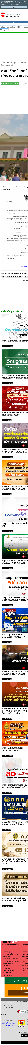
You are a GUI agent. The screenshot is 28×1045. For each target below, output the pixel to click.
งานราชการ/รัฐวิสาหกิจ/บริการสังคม (14, 64)
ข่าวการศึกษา (5, 63)
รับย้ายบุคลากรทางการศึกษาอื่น (14, 276)
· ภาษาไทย (24, 961)
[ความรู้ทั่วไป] (4, 29)
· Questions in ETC (8, 973)
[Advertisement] (14, 922)
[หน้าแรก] (3, 27)
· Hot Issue (6, 968)
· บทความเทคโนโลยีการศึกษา (10, 954)
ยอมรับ (14, 7)
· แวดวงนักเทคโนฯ (8, 975)
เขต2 (3, 276)
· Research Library (8, 970)
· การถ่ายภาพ (6, 966)
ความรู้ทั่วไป (14, 63)
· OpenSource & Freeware (11, 961)
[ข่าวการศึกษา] (11, 27)
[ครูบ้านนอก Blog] (19, 27)
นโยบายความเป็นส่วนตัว (13, 4)
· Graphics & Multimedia (10, 959)
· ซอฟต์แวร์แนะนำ (8, 963)
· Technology (7, 952)
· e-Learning (6, 956)
